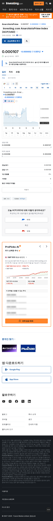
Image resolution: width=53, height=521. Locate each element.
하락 (28, 220)
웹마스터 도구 (7, 429)
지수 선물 (39, 9)
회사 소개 (32, 414)
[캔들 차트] (4, 83)
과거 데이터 (12, 78)
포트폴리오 (6, 424)
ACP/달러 (22, 198)
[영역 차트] (8, 83)
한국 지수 (13, 9)
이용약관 (5, 491)
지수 (4, 9)
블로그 (4, 414)
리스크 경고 (6, 507)
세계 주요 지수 (26, 9)
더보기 (26, 190)
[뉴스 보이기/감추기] (16, 83)
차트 (11, 72)
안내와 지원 (33, 424)
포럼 (18, 72)
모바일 (4, 419)
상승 (28, 231)
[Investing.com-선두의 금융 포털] (14, 3)
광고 (30, 419)
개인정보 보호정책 (8, 499)
